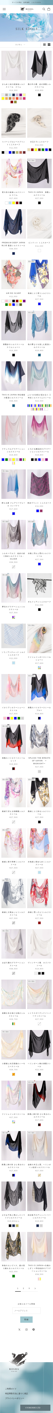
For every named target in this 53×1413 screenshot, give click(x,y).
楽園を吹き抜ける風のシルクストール (13, 1014)
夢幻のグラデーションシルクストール (13, 608)
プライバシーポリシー (14, 1398)
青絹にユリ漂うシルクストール (39, 294)
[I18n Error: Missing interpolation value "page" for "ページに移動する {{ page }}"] (35, 1288)
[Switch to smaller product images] (49, 44)
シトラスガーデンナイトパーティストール (39, 1014)
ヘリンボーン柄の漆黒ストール (39, 1065)
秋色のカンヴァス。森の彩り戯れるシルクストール (13, 1267)
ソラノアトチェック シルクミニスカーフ (13, 653)
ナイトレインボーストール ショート (39, 658)
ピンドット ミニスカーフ (39, 243)
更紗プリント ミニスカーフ (39, 503)
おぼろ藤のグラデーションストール (13, 964)
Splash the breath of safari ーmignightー (39, 761)
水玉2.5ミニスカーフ (39, 142)
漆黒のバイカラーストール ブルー (40, 709)
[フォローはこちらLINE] (33, 1329)
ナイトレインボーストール (13, 1114)
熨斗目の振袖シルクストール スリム (13, 193)
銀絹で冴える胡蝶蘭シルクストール (13, 812)
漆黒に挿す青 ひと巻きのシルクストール (13, 1166)
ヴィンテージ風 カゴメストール (39, 964)
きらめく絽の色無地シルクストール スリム (13, 85)
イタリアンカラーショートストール (13, 709)
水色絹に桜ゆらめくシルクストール (39, 863)
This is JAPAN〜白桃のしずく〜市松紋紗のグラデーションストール (39, 1268)
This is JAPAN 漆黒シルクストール (39, 193)
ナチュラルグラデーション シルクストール (13, 450)
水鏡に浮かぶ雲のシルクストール (39, 554)
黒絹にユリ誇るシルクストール (39, 812)
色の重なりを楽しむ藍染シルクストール (39, 345)
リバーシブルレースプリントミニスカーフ (13, 143)
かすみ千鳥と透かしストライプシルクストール (13, 1216)
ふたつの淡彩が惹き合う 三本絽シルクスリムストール (39, 396)
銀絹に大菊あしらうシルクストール (13, 913)
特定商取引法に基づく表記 (16, 1393)
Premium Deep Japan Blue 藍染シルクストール (13, 244)
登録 (26, 1319)
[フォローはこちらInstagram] (26, 1329)
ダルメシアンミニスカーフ (39, 602)
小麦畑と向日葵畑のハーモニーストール (13, 1065)
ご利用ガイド (11, 1389)
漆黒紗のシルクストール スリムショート (14, 345)
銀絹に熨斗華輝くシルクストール (13, 863)
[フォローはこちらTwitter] (19, 1329)
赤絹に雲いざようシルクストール (39, 913)
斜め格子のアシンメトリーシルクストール (39, 1216)
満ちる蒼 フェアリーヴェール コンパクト (13, 504)
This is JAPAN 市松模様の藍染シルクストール (13, 396)
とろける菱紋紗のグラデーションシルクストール (39, 450)
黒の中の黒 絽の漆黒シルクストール (39, 85)
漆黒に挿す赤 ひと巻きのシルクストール (39, 1115)
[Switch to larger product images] (44, 44)
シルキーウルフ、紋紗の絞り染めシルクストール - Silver (13, 556)
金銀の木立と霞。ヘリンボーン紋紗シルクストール (39, 1166)
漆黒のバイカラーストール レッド (14, 759)
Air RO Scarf (13, 293)
